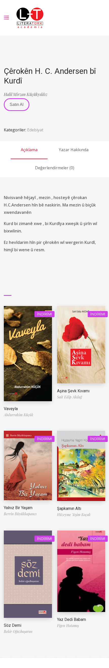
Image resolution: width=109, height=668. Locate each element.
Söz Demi (12, 625)
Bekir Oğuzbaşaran (18, 631)
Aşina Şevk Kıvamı (73, 390)
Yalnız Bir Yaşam (18, 507)
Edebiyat (35, 130)
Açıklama (29, 149)
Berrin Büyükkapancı (20, 513)
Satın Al (17, 104)
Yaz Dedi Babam (71, 619)
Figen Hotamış (68, 625)
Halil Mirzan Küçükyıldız (25, 94)
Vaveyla (11, 408)
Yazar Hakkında (73, 149)
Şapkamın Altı (69, 508)
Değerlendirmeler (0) (54, 168)
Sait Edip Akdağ (69, 397)
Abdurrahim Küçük (18, 414)
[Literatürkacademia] (29, 18)
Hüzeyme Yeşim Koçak (73, 514)
